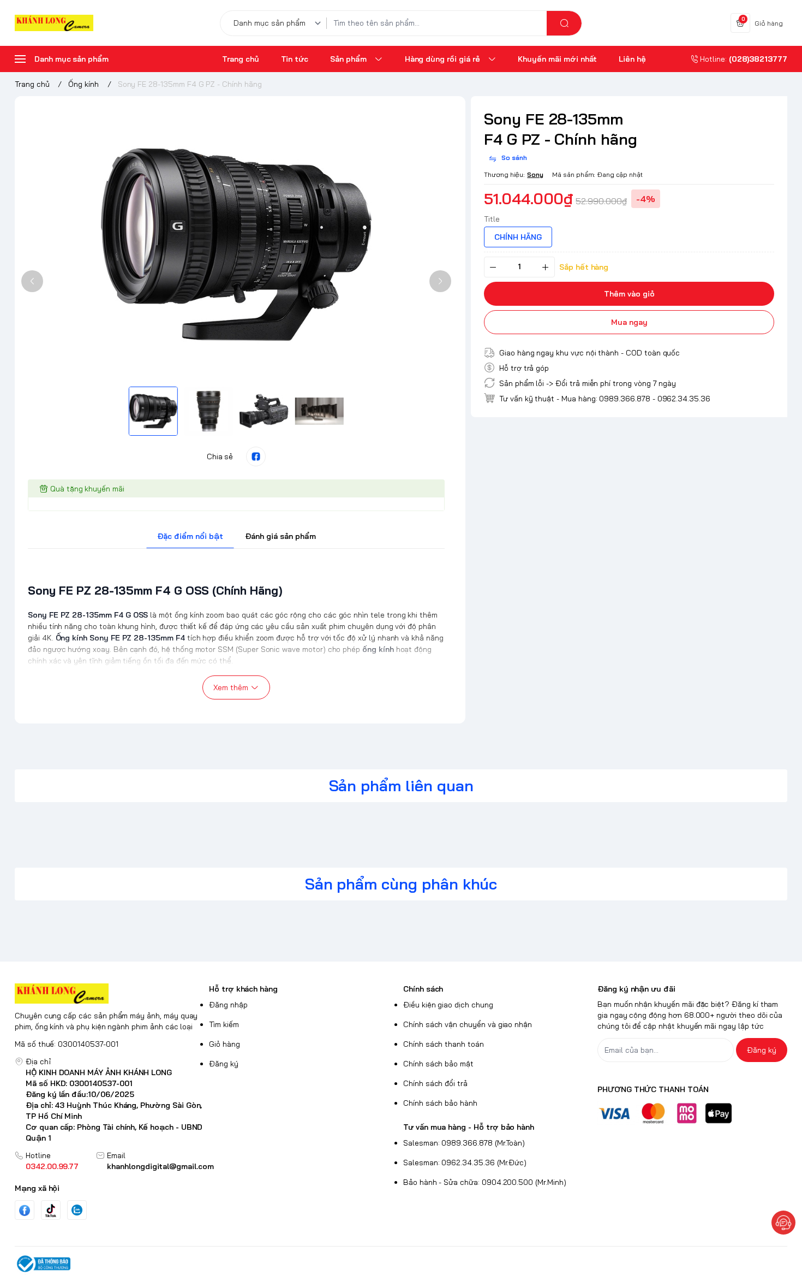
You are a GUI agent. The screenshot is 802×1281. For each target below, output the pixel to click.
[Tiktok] (50, 1210)
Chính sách (423, 989)
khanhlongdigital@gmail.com (160, 1166)
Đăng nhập (228, 1005)
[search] (564, 23)
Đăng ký (223, 1064)
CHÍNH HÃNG (517, 236)
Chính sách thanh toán (443, 1044)
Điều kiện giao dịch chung (448, 1005)
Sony (535, 174)
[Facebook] (24, 1210)
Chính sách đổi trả (435, 1083)
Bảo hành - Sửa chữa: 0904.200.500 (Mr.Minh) (484, 1182)
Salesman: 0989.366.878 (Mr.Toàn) (464, 1143)
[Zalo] (76, 1210)
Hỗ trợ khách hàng (243, 989)
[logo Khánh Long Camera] (110, 993)
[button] (32, 281)
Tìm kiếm (224, 1024)
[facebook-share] (256, 456)
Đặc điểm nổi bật (190, 536)
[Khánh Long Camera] (54, 23)
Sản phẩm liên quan (401, 785)
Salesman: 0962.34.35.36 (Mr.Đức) (464, 1162)
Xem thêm (230, 687)
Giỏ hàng (224, 1044)
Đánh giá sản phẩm (280, 536)
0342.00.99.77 (52, 1166)
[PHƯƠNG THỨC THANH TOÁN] (692, 1113)
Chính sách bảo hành (440, 1103)
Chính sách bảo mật (438, 1064)
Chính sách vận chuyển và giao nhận (467, 1024)
